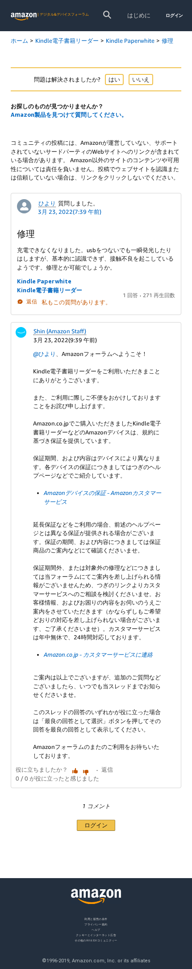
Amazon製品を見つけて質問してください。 (69, 114)
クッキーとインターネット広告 (96, 934)
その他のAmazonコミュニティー (96, 939)
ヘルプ (96, 929)
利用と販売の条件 (96, 918)
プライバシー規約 (96, 923)
